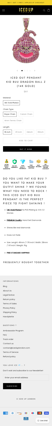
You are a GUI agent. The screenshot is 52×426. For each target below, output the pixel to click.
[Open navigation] (3, 10)
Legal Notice (9, 295)
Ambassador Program (13, 330)
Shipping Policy (10, 312)
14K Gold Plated (11, 102)
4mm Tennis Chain (13, 120)
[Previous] (17, 70)
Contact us (8, 343)
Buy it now (26, 149)
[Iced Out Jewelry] (26, 10)
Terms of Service (10, 352)
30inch (40, 132)
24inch (30, 132)
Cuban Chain (26, 114)
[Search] (44, 10)
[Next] (34, 70)
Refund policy (9, 356)
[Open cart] (49, 10)
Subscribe (12, 386)
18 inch (7, 132)
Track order (8, 339)
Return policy (9, 299)
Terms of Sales (10, 303)
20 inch (18, 132)
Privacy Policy (9, 308)
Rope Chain (9, 114)
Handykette (8, 316)
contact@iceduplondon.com (16, 348)
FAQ (5, 335)
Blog (5, 286)
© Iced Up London (26, 399)
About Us (7, 290)
